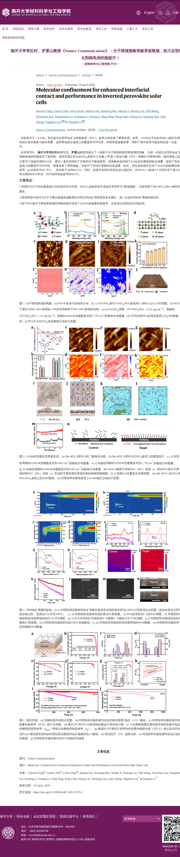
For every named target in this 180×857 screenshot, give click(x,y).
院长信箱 (23, 816)
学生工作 (101, 28)
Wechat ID (170, 846)
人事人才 (132, 28)
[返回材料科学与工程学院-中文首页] (36, 8)
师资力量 (33, 28)
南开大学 (6, 816)
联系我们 (89, 816)
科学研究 (49, 28)
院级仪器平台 (69, 816)
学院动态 (18, 28)
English (149, 12)
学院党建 (116, 28)
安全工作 (147, 28)
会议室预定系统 (44, 816)
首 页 (5, 28)
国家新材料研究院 (13, 37)
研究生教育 (84, 28)
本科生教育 (66, 28)
